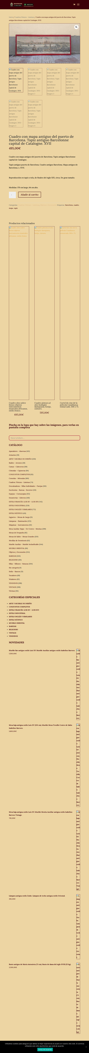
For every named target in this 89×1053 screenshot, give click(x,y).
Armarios (12, 455)
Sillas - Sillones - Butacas (18, 564)
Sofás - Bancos (14, 571)
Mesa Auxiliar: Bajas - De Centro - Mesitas (25, 529)
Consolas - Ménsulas (17, 478)
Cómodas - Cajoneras (17, 471)
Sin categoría (14, 568)
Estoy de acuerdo (45, 1049)
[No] (86, 1047)
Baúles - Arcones (15, 463)
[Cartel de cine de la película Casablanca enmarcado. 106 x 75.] (70, 313)
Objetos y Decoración (48, 205)
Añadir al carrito (29, 194)
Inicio (11, 17)
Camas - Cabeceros (16, 467)
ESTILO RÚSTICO (15, 513)
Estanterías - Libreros (17, 498)
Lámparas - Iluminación (18, 521)
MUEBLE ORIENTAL (16, 548)
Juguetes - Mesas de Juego (19, 517)
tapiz (16, 208)
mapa (11, 208)
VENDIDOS (13, 583)
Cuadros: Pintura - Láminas (24, 17)
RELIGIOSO (13, 560)
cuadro (76, 205)
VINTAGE (12, 587)
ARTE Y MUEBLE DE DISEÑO (20, 459)
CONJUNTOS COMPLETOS (19, 474)
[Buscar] (77, 438)
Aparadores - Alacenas (17, 451)
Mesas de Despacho (16, 533)
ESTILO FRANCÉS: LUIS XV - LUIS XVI (23, 502)
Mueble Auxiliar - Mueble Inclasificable (24, 544)
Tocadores (13, 575)
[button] (76, 27)
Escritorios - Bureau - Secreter (21, 490)
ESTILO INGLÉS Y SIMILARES (20, 509)
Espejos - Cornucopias (17, 494)
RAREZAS (12, 556)
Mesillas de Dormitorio (18, 541)
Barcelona (69, 205)
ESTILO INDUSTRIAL (17, 505)
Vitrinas (12, 591)
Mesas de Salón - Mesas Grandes (21, 537)
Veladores (12, 579)
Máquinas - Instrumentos (19, 525)
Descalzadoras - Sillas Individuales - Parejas (25, 486)
